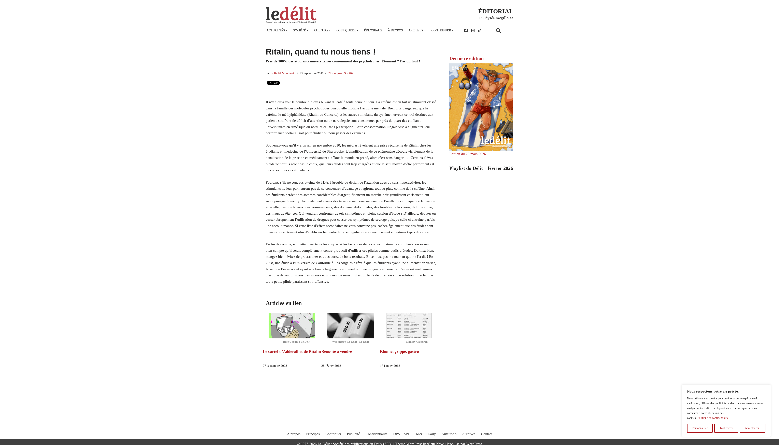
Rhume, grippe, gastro (399, 351)
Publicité (353, 434)
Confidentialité (376, 434)
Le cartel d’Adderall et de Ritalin (292, 351)
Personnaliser (700, 428)
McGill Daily (426, 434)
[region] (726, 411)
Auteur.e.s (448, 434)
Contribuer (333, 434)
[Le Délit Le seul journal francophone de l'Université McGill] (291, 15)
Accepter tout (752, 428)
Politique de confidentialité (712, 417)
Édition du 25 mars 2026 (467, 154)
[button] (286, 30)
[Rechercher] (503, 30)
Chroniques (335, 73)
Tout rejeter (726, 428)
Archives (468, 434)
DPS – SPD (401, 434)
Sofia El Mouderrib (283, 73)
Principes (313, 434)
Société (348, 73)
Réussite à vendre (336, 351)
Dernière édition (466, 58)
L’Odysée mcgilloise (496, 18)
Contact (486, 434)
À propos (395, 30)
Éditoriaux (373, 30)
